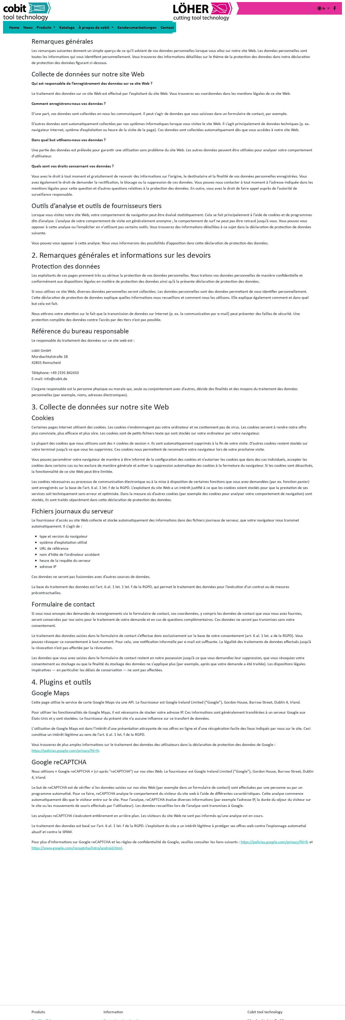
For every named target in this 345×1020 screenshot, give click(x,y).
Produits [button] (44, 27)
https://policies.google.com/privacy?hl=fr (65, 750)
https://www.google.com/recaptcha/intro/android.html (77, 848)
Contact (167, 27)
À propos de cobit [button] (94, 27)
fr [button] (324, 8)
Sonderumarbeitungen (137, 27)
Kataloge (67, 27)
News (28, 27)
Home (14, 27)
